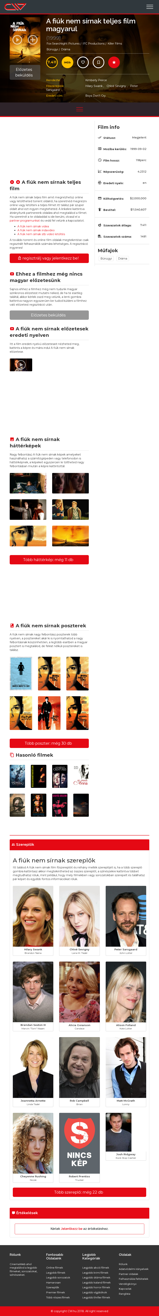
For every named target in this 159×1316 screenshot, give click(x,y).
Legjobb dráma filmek (96, 1277)
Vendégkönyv (128, 1283)
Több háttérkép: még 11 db (48, 559)
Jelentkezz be (71, 1229)
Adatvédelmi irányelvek (134, 1268)
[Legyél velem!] (59, 805)
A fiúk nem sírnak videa (33, 226)
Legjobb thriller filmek (96, 1297)
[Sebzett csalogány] (17, 805)
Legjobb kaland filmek (96, 1282)
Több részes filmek (58, 1297)
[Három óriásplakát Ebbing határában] (81, 805)
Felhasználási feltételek (133, 1278)
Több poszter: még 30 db (48, 743)
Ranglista (124, 1293)
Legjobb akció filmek (95, 1267)
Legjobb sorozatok (58, 1277)
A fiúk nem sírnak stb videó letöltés (41, 234)
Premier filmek (55, 1292)
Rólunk (123, 1264)
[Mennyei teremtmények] (59, 776)
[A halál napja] (38, 805)
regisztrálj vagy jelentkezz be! (50, 258)
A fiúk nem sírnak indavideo (36, 230)
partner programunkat (25, 220)
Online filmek (54, 1267)
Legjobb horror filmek (96, 1287)
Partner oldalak (128, 1274)
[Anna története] (81, 776)
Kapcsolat (125, 1288)
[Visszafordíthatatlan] (38, 776)
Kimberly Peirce (96, 80)
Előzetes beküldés (24, 72)
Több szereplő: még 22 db (78, 1192)
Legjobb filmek (55, 1272)
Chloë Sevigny (117, 86)
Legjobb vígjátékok (94, 1292)
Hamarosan (53, 1282)
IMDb (67, 62)
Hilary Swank (94, 86)
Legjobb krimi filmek (95, 1272)
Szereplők (52, 1287)
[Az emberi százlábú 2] (17, 776)
